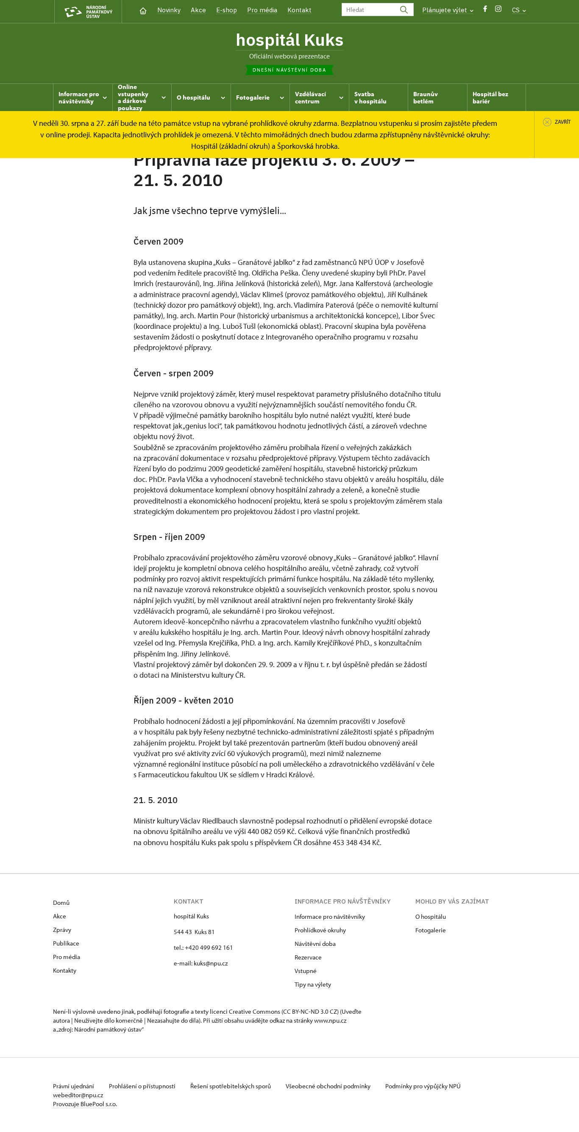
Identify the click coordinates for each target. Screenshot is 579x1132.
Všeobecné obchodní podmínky (329, 1086)
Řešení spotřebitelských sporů (231, 1086)
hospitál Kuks (290, 39)
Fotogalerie (430, 930)
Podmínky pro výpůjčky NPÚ (423, 1086)
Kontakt (299, 10)
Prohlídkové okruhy (320, 930)
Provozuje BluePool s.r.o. (85, 1104)
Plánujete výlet (445, 10)
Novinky (169, 10)
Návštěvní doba (315, 944)
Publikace (66, 943)
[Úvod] (143, 10)
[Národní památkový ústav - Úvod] (88, 11)
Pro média (262, 10)
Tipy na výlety (313, 984)
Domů (61, 902)
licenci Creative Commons (245, 1011)
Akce (198, 10)
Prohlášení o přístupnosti (143, 1086)
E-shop (226, 10)
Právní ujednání (74, 1086)
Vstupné (306, 971)
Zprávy (62, 930)
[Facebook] (485, 11)
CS (516, 10)
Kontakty (64, 970)
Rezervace (308, 957)
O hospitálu (430, 916)
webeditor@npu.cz (78, 1095)
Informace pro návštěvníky (330, 916)
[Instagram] (498, 11)
